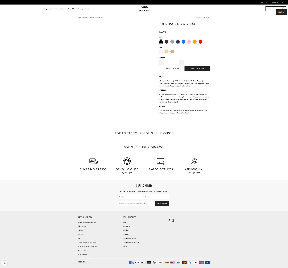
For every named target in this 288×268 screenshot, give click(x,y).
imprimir (125, 222)
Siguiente (206, 18)
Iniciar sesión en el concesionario (88, 246)
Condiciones (126, 226)
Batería (125, 246)
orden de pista (82, 226)
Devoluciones (82, 250)
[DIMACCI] (144, 9)
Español (262, 2)
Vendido (80, 230)
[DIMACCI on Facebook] (169, 220)
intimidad (125, 230)
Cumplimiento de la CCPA (131, 242)
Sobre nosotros (82, 254)
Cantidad (162, 58)
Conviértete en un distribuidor (87, 242)
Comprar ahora (197, 68)
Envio (79, 238)
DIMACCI (86, 262)
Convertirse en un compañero (87, 222)
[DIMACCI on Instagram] (173, 220)
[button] (48, 9)
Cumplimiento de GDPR (130, 238)
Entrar (276, 2)
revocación (126, 234)
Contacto (80, 234)
